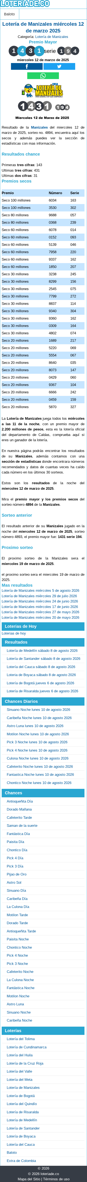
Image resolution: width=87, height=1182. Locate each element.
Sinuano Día (16, 891)
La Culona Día (18, 907)
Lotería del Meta (19, 1080)
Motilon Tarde (17, 915)
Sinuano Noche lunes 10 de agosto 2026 (38, 710)
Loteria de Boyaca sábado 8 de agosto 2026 (41, 675)
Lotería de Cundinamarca (26, 1047)
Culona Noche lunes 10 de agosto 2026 (37, 758)
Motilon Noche (18, 996)
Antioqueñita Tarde (21, 931)
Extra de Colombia (21, 1161)
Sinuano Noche (19, 1012)
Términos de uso (56, 1179)
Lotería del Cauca (21, 1145)
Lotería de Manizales (51, 37)
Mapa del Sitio (29, 1179)
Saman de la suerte (22, 826)
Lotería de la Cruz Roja (25, 1063)
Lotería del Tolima (21, 1039)
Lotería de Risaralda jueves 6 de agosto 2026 (42, 691)
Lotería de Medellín (22, 1120)
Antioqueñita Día (20, 801)
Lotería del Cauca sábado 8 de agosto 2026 (41, 667)
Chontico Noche (19, 947)
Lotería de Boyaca (21, 1136)
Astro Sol (14, 883)
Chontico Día (17, 850)
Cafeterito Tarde (19, 818)
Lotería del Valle (19, 1071)
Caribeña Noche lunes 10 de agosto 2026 (39, 718)
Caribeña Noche (19, 1020)
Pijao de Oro (16, 874)
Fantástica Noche (20, 988)
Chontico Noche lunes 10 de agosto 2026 (39, 783)
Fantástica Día (18, 834)
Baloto (9, 14)
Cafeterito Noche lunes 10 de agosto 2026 (40, 767)
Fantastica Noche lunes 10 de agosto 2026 (40, 775)
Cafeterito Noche (20, 972)
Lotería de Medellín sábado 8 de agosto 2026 (42, 651)
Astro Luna (15, 1004)
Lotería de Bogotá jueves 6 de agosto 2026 (40, 683)
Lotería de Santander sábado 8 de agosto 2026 (43, 659)
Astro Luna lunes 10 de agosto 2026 (35, 726)
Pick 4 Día (15, 858)
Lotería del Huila (20, 1055)
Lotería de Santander (23, 1128)
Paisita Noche (18, 939)
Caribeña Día (17, 899)
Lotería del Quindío (22, 1104)
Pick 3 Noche (17, 964)
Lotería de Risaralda (23, 1112)
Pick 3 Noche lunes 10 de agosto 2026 (37, 742)
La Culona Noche (20, 980)
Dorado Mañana (19, 809)
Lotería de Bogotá (21, 1096)
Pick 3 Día (15, 866)
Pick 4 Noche (17, 955)
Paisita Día (15, 842)
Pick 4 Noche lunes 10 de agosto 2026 (37, 750)
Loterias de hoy (14, 633)
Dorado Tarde (17, 923)
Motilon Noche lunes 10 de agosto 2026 (38, 734)
